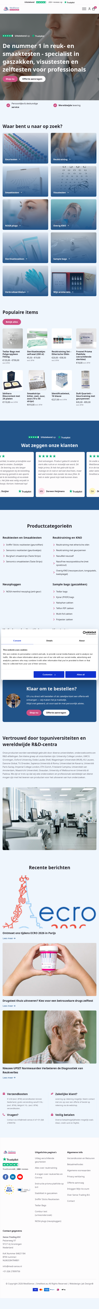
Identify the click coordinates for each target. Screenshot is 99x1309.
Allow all (81, 674)
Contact (71, 1201)
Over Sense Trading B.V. (78, 1194)
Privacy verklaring (76, 1176)
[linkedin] (13, 1177)
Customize (47, 674)
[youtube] (20, 1177)
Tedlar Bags (40, 1205)
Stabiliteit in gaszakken (46, 1193)
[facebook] (5, 1177)
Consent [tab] (17, 640)
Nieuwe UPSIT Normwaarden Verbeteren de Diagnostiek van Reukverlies (43, 1070)
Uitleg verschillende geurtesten (44, 1160)
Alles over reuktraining (46, 1167)
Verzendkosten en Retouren (81, 1158)
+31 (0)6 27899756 (11, 1271)
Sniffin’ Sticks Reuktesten (47, 1199)
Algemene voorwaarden (79, 1170)
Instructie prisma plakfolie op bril (49, 1185)
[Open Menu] (85, 9)
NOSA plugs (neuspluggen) (48, 1221)
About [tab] (82, 640)
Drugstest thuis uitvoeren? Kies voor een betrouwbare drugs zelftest (48, 1000)
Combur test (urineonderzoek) (43, 1213)
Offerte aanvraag (75, 1182)
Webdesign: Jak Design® (81, 1283)
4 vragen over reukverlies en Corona (49, 1176)
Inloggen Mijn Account (78, 1188)
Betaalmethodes (75, 1164)
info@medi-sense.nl (12, 1266)
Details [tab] (49, 640)
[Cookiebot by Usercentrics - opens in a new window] (84, 633)
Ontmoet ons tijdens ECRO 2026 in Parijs (29, 933)
